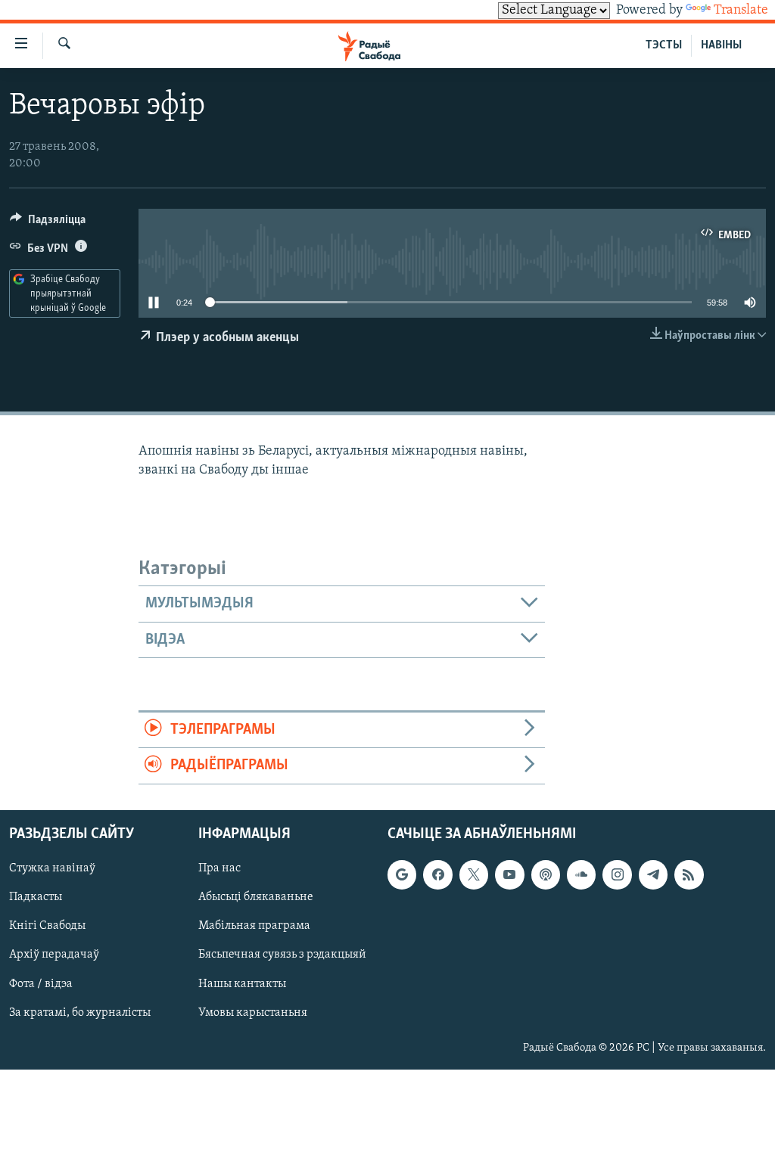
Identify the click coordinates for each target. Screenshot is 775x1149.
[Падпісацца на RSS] (688, 874)
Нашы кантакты (242, 983)
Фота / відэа (41, 983)
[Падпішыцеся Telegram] (653, 874)
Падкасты (35, 897)
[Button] (48, 223)
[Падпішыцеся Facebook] (437, 874)
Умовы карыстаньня (252, 1012)
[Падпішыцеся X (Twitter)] (473, 874)
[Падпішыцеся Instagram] (616, 874)
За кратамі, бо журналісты (80, 1012)
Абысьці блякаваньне (255, 897)
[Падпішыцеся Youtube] (509, 874)
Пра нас (219, 868)
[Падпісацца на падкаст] (545, 874)
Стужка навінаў (52, 868)
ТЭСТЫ (664, 45)
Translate (741, 10)
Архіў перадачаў (54, 955)
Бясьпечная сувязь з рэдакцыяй (282, 955)
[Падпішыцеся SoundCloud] (581, 874)
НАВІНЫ (721, 45)
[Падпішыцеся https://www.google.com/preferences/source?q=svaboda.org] (402, 874)
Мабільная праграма (254, 926)
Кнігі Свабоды (47, 926)
